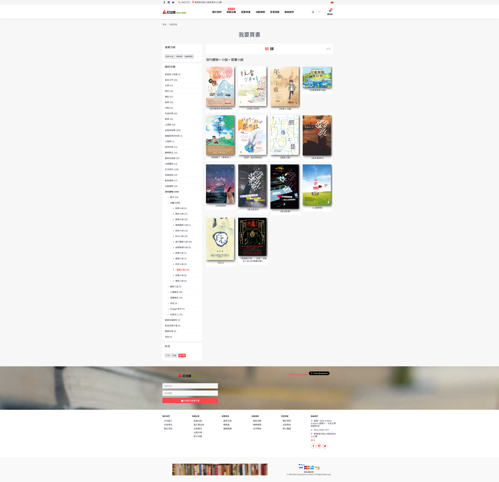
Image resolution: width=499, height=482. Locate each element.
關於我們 (217, 12)
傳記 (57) (169, 96)
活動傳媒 (260, 12)
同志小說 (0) (181, 264)
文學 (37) (169, 85)
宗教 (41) (169, 107)
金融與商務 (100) (173, 130)
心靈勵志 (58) (176, 292)
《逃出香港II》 (253, 209)
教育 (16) (169, 118)
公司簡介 (168, 420)
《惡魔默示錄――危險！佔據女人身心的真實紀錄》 (253, 259)
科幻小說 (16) (181, 236)
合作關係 (257, 428)
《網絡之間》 (285, 157)
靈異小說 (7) (181, 258)
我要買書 (245, 12)
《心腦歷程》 (317, 207)
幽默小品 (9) (175, 286)
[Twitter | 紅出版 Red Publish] (173, 2)
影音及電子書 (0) (172, 325)
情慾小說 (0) (181, 280)
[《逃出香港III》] (317, 135)
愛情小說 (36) (181, 219)
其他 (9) (173, 303)
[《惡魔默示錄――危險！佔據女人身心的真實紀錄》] (252, 236)
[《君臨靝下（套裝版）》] (220, 134)
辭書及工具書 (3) (172, 74)
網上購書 (287, 428)
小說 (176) (175, 202)
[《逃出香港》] (284, 186)
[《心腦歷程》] (317, 184)
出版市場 (198, 432)
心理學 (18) (170, 124)
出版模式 (198, 428)
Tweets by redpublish (298, 374)
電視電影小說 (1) (183, 224)
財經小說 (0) (181, 208)
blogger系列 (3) (177, 308)
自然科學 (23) (171, 146)
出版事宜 (287, 424)
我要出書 (231, 11)
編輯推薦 (227, 428)
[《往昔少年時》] (252, 86)
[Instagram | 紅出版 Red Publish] (169, 2)
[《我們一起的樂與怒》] (252, 134)
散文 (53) (174, 197)
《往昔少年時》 (253, 108)
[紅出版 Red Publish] (174, 11)
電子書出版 (199, 424)
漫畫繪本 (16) (176, 297)
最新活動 (257, 420)
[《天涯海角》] (220, 183)
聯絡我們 (289, 12)
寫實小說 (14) (183, 269)
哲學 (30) (169, 102)
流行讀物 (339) (172, 191)
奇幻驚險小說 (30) (183, 241)
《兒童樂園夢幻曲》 (317, 90)
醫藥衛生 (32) (171, 152)
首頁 (164, 24)
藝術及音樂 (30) (172, 158)
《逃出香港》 (285, 211)
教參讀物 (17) (171, 180)
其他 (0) (168, 336)
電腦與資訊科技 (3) (173, 135)
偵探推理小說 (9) (183, 247)
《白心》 (221, 262)
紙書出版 (198, 420)
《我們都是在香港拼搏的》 (220, 108)
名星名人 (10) (176, 314)
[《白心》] (220, 238)
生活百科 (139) (172, 169)
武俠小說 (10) (181, 230)
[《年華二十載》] (284, 86)
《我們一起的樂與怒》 (253, 157)
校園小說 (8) (181, 275)
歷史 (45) (169, 91)
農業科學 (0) (170, 331)
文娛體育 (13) (171, 163)
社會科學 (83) (171, 113)
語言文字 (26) (171, 79)
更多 (313, 440)
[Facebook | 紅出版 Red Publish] (164, 2)
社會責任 (168, 424)
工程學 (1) (169, 141)
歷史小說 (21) (181, 213)
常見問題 (274, 12)
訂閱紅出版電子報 (191, 400)
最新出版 (227, 420)
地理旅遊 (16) (171, 174)
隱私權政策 (309, 472)
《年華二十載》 (285, 108)
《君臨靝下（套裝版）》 (221, 157)
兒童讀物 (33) (171, 186)
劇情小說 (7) (181, 252)
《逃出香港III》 (317, 157)
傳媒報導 (257, 424)
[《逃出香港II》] (252, 185)
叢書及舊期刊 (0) (172, 319)
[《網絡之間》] (284, 134)
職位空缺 (168, 428)
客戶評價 (198, 436)
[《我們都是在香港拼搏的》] (220, 86)
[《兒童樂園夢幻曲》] (317, 77)
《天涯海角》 (221, 205)
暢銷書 (226, 424)
